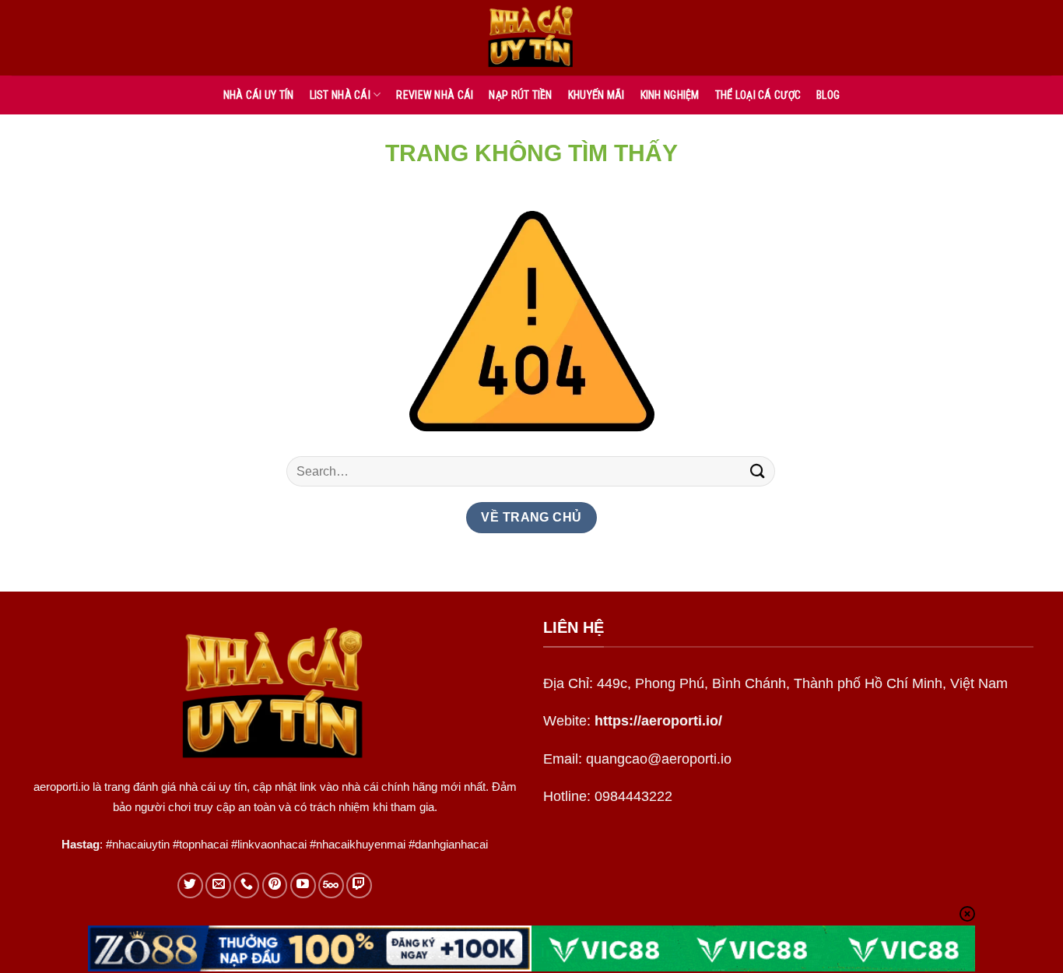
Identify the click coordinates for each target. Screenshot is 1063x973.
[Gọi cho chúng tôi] (246, 885)
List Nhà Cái (340, 95)
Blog (828, 95)
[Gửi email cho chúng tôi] (218, 885)
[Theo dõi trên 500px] (331, 885)
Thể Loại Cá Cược (758, 95)
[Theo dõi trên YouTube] (303, 885)
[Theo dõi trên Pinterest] (275, 885)
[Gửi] (758, 471)
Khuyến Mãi (596, 95)
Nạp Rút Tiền (520, 95)
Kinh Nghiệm (670, 95)
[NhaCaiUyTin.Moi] (531, 37)
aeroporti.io (61, 786)
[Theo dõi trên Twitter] (190, 885)
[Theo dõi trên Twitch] (359, 885)
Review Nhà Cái (434, 95)
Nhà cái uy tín (258, 95)
